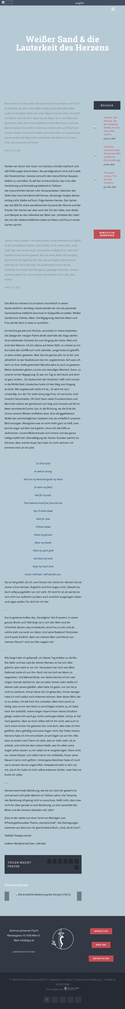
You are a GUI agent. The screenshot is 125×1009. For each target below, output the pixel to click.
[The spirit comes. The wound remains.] (98, 179)
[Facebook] (13, 960)
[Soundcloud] (22, 960)
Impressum (55, 979)
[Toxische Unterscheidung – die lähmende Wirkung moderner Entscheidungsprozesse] (98, 155)
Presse (69, 979)
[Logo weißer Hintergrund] (7, 2)
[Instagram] (18, 960)
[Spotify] (30, 960)
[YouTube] (26, 960)
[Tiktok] (34, 960)
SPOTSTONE (63, 984)
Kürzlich (107, 105)
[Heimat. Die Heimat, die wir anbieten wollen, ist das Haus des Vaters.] (98, 128)
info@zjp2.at (27, 940)
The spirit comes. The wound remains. (110, 177)
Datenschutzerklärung (88, 979)
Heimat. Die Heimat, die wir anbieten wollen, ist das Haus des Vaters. (112, 126)
